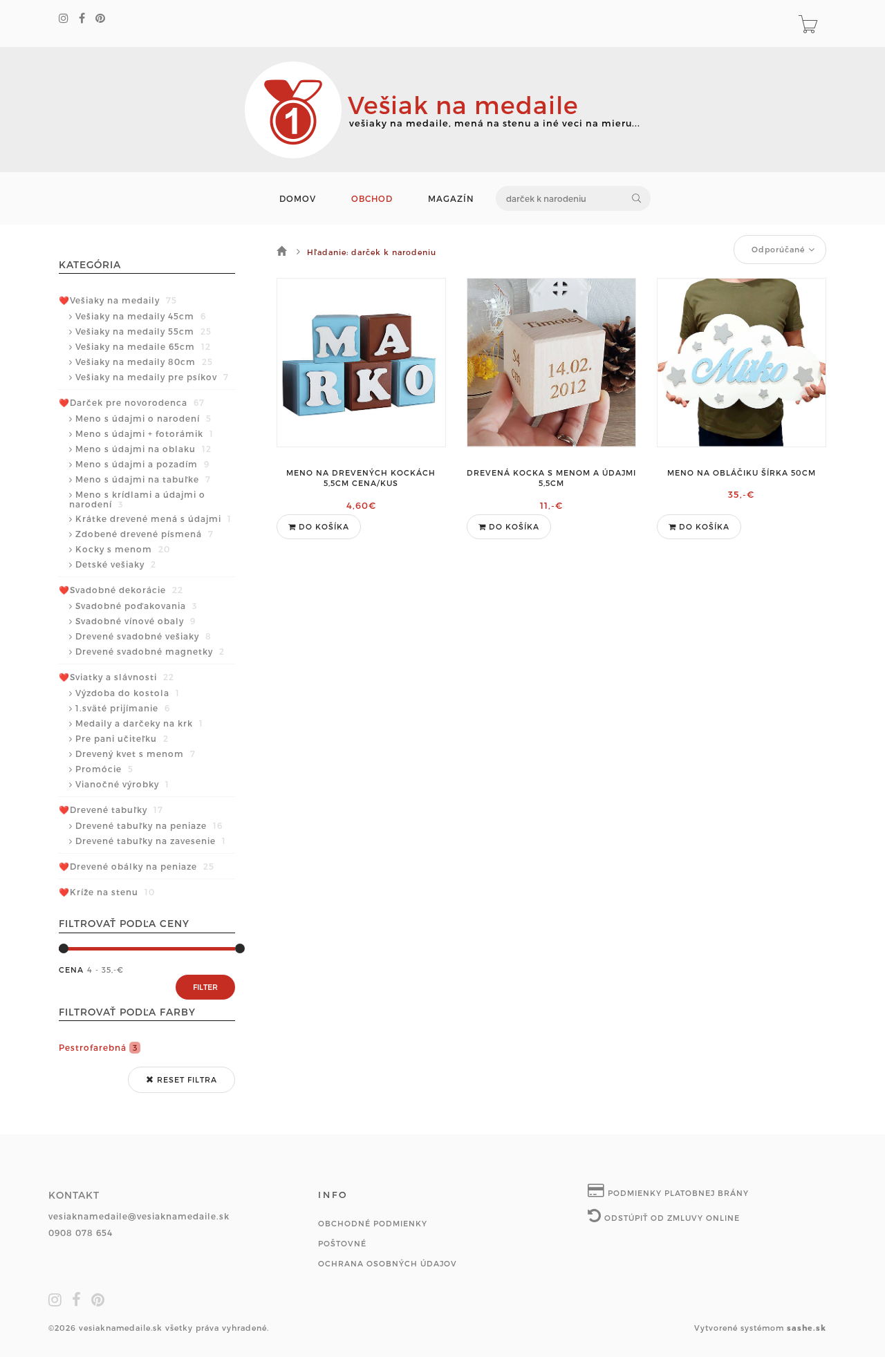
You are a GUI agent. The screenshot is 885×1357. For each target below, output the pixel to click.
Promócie (104, 769)
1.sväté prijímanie (122, 708)
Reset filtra (185, 1079)
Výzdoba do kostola (127, 693)
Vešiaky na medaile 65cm (143, 346)
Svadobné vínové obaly (135, 621)
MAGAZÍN (451, 198)
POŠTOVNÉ (342, 1243)
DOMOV (297, 198)
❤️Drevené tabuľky (111, 809)
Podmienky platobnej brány (677, 1192)
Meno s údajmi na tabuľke (143, 479)
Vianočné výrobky (122, 784)
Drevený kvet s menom (135, 753)
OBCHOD (372, 198)
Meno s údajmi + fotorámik (144, 433)
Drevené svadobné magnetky (150, 651)
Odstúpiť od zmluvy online (671, 1217)
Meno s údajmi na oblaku (143, 448)
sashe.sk (806, 1327)
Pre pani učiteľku (122, 738)
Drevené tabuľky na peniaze (149, 825)
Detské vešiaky (115, 564)
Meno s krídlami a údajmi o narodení (137, 499)
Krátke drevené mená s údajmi (153, 518)
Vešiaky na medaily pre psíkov (152, 377)
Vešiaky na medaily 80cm (144, 361)
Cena (71, 969)
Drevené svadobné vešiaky (143, 636)
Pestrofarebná (98, 1047)
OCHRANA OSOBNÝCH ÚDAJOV (387, 1263)
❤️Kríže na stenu (107, 892)
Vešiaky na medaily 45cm (140, 316)
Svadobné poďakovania (136, 605)
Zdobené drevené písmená (144, 534)
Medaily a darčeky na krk (139, 723)
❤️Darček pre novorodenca (132, 402)
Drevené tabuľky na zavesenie (150, 840)
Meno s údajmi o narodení (143, 418)
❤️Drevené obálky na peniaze (136, 866)
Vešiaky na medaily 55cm (143, 331)
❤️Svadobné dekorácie (121, 590)
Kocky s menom (122, 549)
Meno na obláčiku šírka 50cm (741, 472)
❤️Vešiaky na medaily (118, 300)
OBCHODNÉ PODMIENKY (372, 1223)
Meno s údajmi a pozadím (142, 464)
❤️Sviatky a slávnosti (116, 677)
